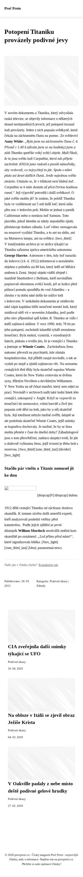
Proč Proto (12, 8)
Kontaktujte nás (48, 565)
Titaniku (43, 113)
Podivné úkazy (59, 581)
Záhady (41, 585)
